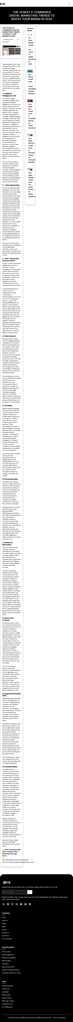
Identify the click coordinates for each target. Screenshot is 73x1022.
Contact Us (5, 932)
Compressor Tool (7, 1004)
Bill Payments (6, 995)
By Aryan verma (8, 39)
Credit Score (6, 989)
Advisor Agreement (8, 955)
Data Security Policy (8, 967)
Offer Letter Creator (8, 1001)
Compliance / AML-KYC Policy (11, 973)
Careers (4, 929)
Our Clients (5, 935)
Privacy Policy (6, 951)
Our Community (7, 938)
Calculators (5, 992)
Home (4, 917)
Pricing (4, 923)
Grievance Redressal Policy (10, 970)
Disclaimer (5, 964)
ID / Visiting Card (7, 1007)
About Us (5, 920)
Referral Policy (6, 961)
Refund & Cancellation (9, 958)
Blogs (3, 926)
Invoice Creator (6, 998)
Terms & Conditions (59, 1017)
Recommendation (7, 986)
